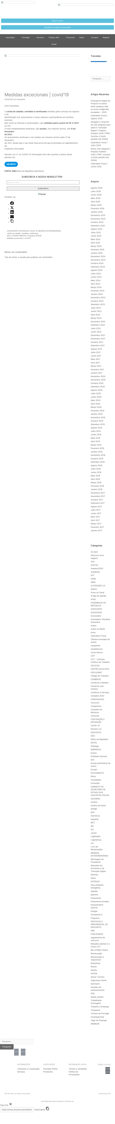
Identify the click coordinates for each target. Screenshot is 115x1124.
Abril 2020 (95, 404)
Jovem (94, 833)
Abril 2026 (95, 201)
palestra (94, 895)
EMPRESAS (96, 749)
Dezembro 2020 (98, 376)
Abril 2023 (95, 315)
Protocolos (70, 37)
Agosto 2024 (96, 270)
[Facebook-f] (108, 1070)
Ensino (94, 753)
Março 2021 (96, 366)
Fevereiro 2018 (97, 486)
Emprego (95, 746)
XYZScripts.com (69, 1101)
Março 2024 (96, 287)
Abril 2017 (95, 520)
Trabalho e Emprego (100, 1007)
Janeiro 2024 (97, 294)
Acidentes (95, 572)
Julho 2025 (96, 232)
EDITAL (94, 743)
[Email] (12, 218)
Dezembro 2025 (98, 215)
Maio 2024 (95, 280)
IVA (92, 829)
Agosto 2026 (96, 188)
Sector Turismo (97, 977)
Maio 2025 (95, 239)
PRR (92, 931)
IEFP (93, 812)
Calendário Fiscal (98, 636)
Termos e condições (78, 1069)
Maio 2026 (95, 198)
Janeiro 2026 (97, 212)
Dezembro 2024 (98, 256)
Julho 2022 (96, 328)
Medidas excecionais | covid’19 (19, 238)
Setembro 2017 (98, 503)
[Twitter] (12, 209)
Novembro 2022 (98, 321)
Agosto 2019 (96, 428)
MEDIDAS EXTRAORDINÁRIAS (49, 231)
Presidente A (96, 915)
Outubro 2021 (97, 342)
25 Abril (94, 552)
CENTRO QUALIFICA (100, 669)
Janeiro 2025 (97, 253)
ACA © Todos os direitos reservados (17, 1093)
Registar (106, 37)
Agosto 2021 (96, 349)
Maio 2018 (95, 476)
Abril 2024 (95, 284)
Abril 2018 (95, 479)
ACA (93, 561)
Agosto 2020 (96, 390)
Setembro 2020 (98, 386)
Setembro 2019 (98, 424)
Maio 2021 (95, 359)
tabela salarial (97, 997)
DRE (14, 171)
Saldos (94, 970)
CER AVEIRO (96, 672)
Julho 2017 (96, 510)
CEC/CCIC (95, 665)
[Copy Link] (12, 222)
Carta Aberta (97, 652)
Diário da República (99, 739)
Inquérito (95, 819)
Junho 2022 (96, 332)
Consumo (95, 716)
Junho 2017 (96, 513)
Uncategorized (97, 1017)
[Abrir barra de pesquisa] (62, 44)
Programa (95, 918)
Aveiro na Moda (98, 629)
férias (93, 776)
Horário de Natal (98, 805)
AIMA (93, 582)
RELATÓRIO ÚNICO (99, 950)
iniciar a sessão (19, 257)
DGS (93, 736)
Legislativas (96, 840)
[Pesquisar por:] (101, 79)
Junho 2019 (96, 434)
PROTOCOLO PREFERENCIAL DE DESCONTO (99, 924)
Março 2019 (96, 445)
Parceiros (40, 37)
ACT (93, 575)
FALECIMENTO (97, 773)
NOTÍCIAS (95, 881)
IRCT (93, 823)
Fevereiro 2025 (97, 249)
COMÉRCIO (96, 679)
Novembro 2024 (98, 260)
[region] (99, 1046)
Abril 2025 (95, 243)
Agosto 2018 (96, 465)
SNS (93, 993)
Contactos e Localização (28, 1069)
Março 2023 (96, 318)
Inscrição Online (50, 1069)
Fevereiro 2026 (97, 208)
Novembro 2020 (98, 380)
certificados (34, 233)
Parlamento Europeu (100, 901)
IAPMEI (94, 809)
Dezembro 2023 (98, 297)
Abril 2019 (95, 441)
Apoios (94, 589)
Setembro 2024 (98, 267)
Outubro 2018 (97, 458)
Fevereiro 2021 (97, 369)
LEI (92, 843)
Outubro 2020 (97, 383)
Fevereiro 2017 (97, 527)
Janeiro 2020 (97, 414)
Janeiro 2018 (96, 489)
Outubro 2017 (97, 500)
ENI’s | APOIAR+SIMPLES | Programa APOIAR (24, 236)
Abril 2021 (95, 363)
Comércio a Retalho (99, 683)
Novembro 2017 (98, 496)
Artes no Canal (97, 592)
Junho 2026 (96, 195)
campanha (95, 646)
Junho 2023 (96, 311)
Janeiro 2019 (96, 452)
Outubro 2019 (97, 421)
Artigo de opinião (98, 596)
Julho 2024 (96, 273)
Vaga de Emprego (99, 1020)
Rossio (94, 967)
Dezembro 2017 (98, 493)
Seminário (95, 984)
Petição (94, 911)
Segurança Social (98, 980)
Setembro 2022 (98, 325)
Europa (94, 769)
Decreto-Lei (96, 729)
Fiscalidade (96, 780)
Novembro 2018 (98, 455)
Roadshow (95, 963)
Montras (94, 875)
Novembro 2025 (98, 219)
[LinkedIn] (12, 213)
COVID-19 (33, 231)
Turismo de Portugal (100, 1013)
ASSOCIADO (96, 609)
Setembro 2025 (98, 226)
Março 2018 (96, 482)
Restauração (96, 953)
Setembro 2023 (98, 304)
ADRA (93, 579)
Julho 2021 (96, 352)
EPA (92, 760)
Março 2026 (96, 205)
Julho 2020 (96, 393)
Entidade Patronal (99, 756)
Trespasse (95, 1010)
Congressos (96, 706)
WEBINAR (95, 1024)
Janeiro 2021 (96, 373)
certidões (25, 233)
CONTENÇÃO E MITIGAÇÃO (18, 231)
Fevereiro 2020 (97, 411)
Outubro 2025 (97, 222)
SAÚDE (94, 973)
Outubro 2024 (97, 263)
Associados (96, 616)
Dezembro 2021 (98, 335)
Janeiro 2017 (96, 530)
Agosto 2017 (96, 506)
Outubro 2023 (97, 301)
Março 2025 (96, 246)
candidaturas (97, 649)
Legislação (95, 836)
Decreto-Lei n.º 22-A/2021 (16, 154)
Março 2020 (96, 407)
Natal (93, 878)
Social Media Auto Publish (48, 1101)
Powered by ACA (105, 1093)
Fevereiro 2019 (97, 448)
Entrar (54, 44)
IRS (92, 826)
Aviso (93, 632)
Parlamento (96, 898)
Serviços (21, 1072)
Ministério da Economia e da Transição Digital (98, 868)
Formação (26, 37)
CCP (93, 656)
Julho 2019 (96, 431)
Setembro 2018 (98, 462)
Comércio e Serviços (100, 692)
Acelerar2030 (97, 568)
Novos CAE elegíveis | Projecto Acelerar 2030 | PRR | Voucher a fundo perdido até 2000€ (101, 154)
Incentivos (95, 816)
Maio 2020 (95, 400)
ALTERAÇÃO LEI (98, 586)
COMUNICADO (97, 699)
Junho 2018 (96, 472)
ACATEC (94, 565)
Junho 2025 (96, 236)
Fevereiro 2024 (97, 291)
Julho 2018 (96, 469)
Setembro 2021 (98, 345)
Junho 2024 (96, 277)
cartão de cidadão (14, 233)
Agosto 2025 (96, 229)
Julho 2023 (96, 308)
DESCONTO (96, 732)
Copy (39, 1109)
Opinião (94, 891)
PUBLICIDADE (97, 934)
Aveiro (93, 626)
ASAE (93, 599)
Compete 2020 (97, 696)
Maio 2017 (95, 517)
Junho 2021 (96, 356)
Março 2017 (96, 524)
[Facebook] (12, 204)
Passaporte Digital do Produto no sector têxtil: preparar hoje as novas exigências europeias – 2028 (100, 106)
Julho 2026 (96, 191)
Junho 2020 (96, 397)
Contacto (94, 37)
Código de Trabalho (100, 676)
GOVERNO (95, 799)
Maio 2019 (95, 438)
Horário (94, 802)
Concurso (95, 703)
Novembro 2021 (98, 339)
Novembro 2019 (98, 417)
